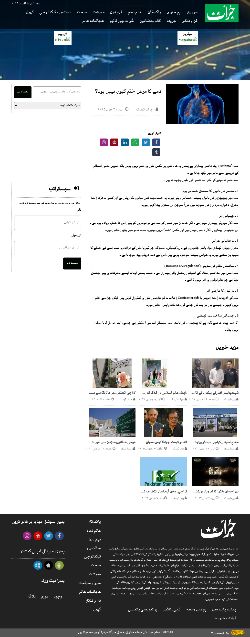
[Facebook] (156, 143)
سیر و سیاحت (89, 583)
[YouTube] (37, 537)
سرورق (192, 13)
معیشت (98, 13)
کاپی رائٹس (172, 610)
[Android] (59, 567)
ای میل (76, 235)
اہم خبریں (174, 13)
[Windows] (37, 567)
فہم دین (116, 13)
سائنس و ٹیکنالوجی (55, 13)
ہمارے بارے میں (224, 610)
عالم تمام (135, 13)
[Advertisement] (47, 147)
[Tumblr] (156, 153)
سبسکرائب (72, 263)
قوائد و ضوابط (225, 619)
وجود (58, 597)
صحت (82, 13)
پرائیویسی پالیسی (142, 610)
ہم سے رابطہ (196, 610)
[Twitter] (146, 143)
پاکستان (154, 13)
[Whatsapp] (135, 143)
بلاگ (32, 597)
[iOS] (48, 567)
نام (79, 210)
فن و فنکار (190, 21)
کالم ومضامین (150, 21)
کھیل (30, 13)
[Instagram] (104, 143)
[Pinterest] (114, 143)
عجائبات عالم (93, 21)
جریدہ (172, 21)
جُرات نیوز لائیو (122, 21)
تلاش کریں (22, 92)
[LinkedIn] (125, 143)
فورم (44, 597)
